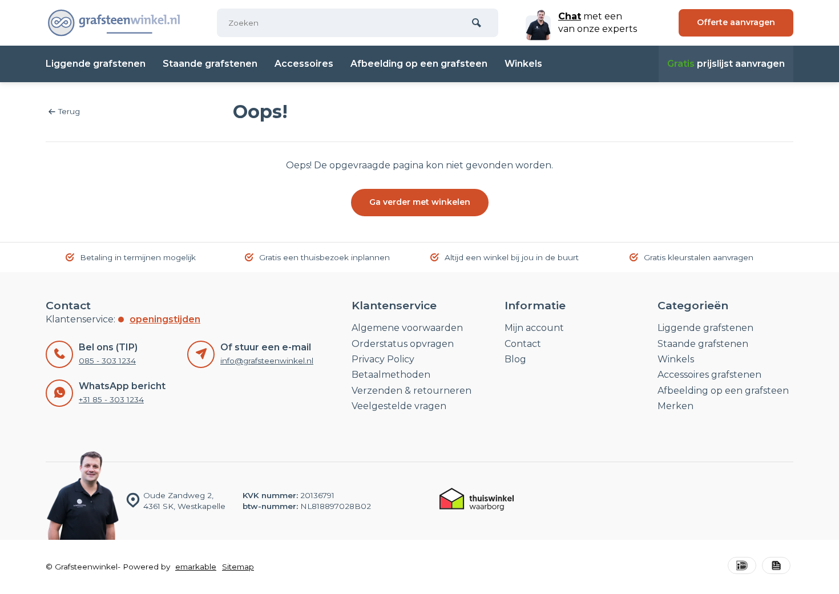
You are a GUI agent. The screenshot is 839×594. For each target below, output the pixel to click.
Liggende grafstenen (96, 63)
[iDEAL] (742, 567)
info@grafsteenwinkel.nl (266, 360)
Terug (69, 111)
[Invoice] (776, 567)
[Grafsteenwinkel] (114, 23)
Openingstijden (165, 319)
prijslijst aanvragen (726, 63)
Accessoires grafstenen (709, 374)
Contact (523, 343)
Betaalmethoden (391, 374)
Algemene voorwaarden (407, 327)
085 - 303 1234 (107, 360)
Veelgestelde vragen (399, 406)
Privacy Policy (383, 359)
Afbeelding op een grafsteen (418, 63)
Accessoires (304, 63)
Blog (515, 359)
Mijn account (534, 327)
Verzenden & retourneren (411, 390)
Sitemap (238, 566)
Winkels (523, 63)
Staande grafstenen (210, 63)
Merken (675, 406)
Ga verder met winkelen (419, 202)
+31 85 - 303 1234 (111, 399)
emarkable (195, 566)
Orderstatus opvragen (403, 343)
